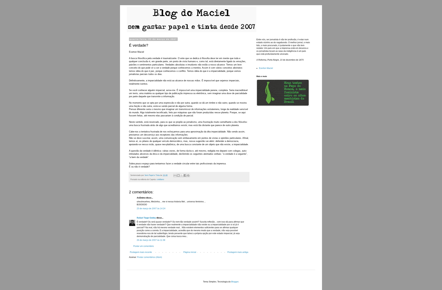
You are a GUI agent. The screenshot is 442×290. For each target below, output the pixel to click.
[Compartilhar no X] (181, 175)
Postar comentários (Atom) (149, 257)
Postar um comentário (143, 246)
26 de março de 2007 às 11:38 (151, 240)
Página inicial (189, 252)
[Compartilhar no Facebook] (185, 175)
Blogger (234, 282)
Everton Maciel (266, 68)
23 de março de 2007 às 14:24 (151, 208)
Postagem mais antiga (237, 252)
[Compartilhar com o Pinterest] (188, 175)
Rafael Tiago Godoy (146, 218)
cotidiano (160, 179)
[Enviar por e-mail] (175, 175)
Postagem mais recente (141, 252)
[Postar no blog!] (178, 175)
